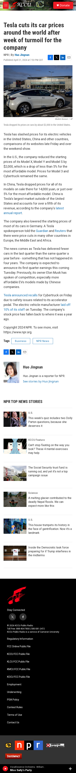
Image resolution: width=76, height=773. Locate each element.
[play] (5, 768)
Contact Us (13, 722)
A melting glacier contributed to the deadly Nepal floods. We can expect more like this (49, 501)
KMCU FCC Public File (18, 669)
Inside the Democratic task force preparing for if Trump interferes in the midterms (49, 551)
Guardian (42, 231)
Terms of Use (14, 715)
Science (33, 493)
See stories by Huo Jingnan (41, 381)
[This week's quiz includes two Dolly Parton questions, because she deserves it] (15, 419)
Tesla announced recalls (21, 295)
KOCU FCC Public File (18, 677)
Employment (14, 684)
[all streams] (71, 768)
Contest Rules (15, 707)
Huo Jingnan (22, 55)
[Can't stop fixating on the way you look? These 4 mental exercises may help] (15, 446)
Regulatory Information (20, 639)
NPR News (42, 341)
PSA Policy (13, 699)
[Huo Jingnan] (11, 372)
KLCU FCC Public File (18, 661)
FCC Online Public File (19, 646)
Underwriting (14, 692)
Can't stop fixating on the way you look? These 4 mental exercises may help (48, 449)
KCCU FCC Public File (18, 654)
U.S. (30, 412)
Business (21, 341)
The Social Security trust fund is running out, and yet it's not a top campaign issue (48, 471)
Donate (65, 5)
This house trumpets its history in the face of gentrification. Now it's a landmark (50, 528)
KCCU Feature (36, 439)
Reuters (60, 231)
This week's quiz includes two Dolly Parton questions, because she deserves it (50, 422)
